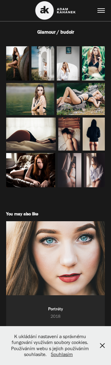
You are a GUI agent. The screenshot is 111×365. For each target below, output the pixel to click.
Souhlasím (62, 354)
